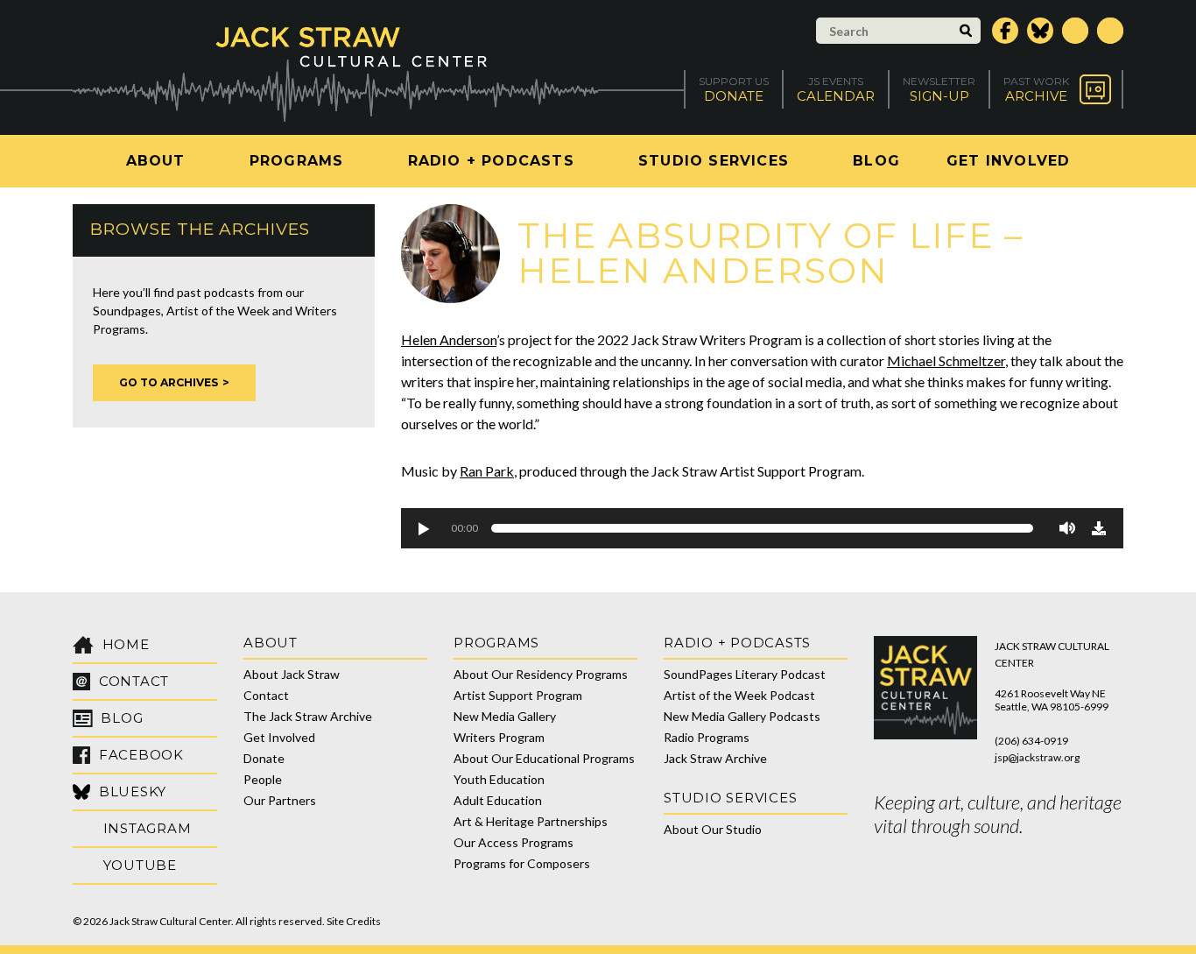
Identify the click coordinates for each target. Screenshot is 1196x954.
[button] (423, 528)
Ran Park (487, 471)
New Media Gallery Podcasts (742, 716)
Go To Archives (168, 382)
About (156, 160)
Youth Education (499, 779)
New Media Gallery (505, 716)
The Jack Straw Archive (307, 716)
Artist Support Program (518, 695)
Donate (264, 758)
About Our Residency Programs (541, 674)
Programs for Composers (522, 863)
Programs (297, 160)
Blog (876, 160)
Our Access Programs (513, 842)
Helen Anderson (448, 339)
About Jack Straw (291, 674)
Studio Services (713, 160)
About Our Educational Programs (544, 758)
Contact (266, 695)
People (262, 779)
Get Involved (1008, 160)
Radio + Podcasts (491, 160)
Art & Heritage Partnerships (531, 821)
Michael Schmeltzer (946, 360)
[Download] (1099, 528)
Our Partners (279, 800)
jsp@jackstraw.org (1037, 757)
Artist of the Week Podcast (739, 695)
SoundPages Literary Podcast (745, 674)
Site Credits (354, 921)
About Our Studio (713, 829)
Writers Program (499, 737)
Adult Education (498, 800)
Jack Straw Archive (715, 758)
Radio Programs (706, 737)
